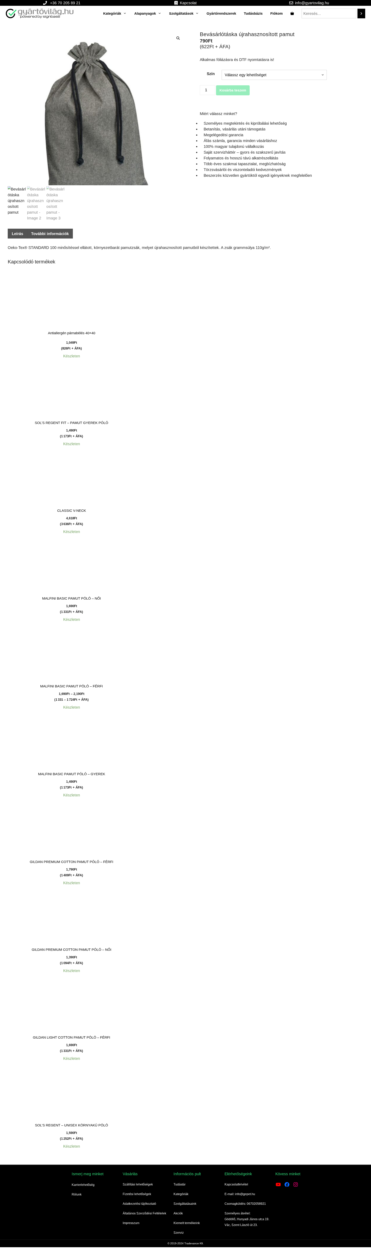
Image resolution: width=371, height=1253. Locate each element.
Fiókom (276, 13)
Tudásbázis (253, 13)
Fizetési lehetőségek (137, 1194)
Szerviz (179, 1232)
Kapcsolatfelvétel (236, 1184)
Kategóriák (112, 13)
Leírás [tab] (17, 234)
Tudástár (180, 1184)
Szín (211, 74)
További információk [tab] (50, 234)
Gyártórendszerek (221, 13)
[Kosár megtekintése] (292, 13)
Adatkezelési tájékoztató (139, 1203)
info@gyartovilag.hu (312, 3)
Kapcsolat (188, 3)
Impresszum (131, 1223)
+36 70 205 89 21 (65, 3)
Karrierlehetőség (83, 1184)
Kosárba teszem (233, 90)
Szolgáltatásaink (185, 1203)
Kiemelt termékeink (187, 1223)
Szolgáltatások (181, 13)
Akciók (178, 1213)
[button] (178, 38)
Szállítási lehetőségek (138, 1184)
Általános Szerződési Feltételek (144, 1213)
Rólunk (77, 1194)
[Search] (361, 13)
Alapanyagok (145, 13)
